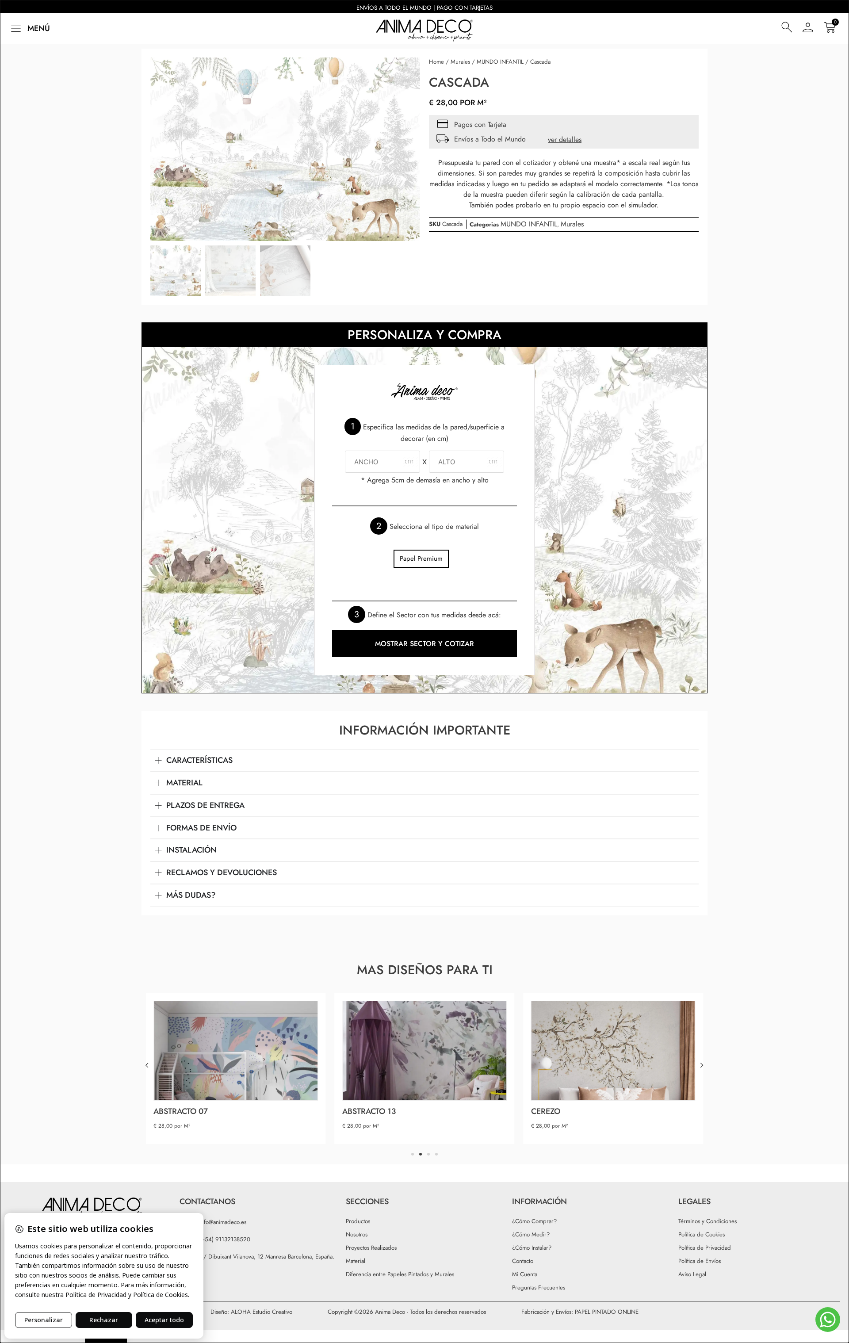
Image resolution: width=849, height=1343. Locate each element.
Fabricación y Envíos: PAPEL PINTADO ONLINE (580, 1312)
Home (436, 61)
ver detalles (564, 139)
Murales (460, 61)
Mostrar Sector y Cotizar (424, 644)
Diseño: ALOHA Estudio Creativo (251, 1312)
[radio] (421, 559)
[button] (29, 28)
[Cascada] (285, 149)
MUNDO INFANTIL (500, 61)
